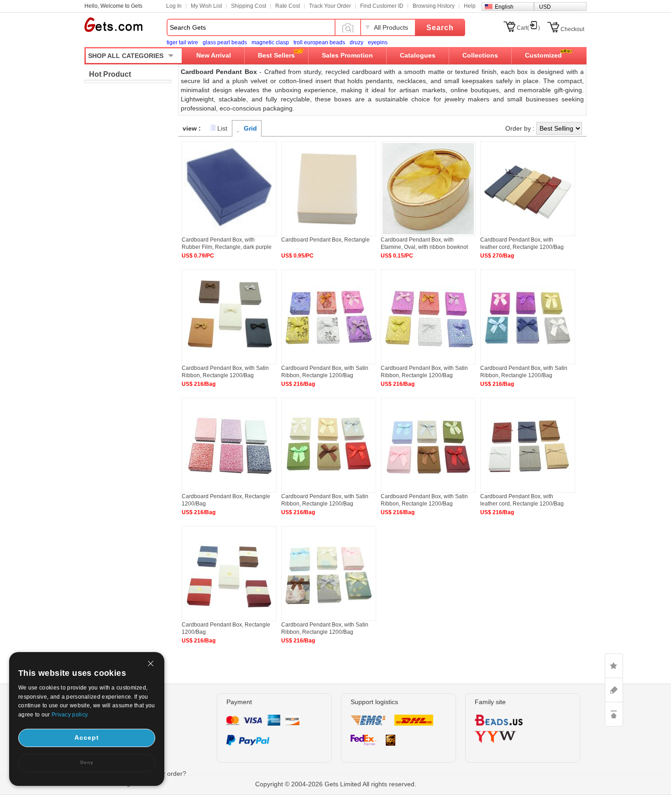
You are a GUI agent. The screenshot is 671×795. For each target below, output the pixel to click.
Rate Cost (287, 6)
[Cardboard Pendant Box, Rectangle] (328, 234)
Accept (86, 737)
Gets (113, 24)
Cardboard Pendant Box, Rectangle (325, 240)
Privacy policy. (70, 714)
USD (545, 7)
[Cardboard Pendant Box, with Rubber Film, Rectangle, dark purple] (229, 234)
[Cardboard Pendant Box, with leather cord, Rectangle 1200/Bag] (527, 234)
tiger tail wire (182, 42)
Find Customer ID (382, 6)
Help (470, 6)
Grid (250, 128)
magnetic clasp (270, 42)
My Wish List (206, 6)
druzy (356, 42)
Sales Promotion (347, 55)
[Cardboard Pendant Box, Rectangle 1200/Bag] (229, 491)
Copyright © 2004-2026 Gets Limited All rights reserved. (335, 784)
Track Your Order (330, 6)
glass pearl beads (225, 42)
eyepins (378, 42)
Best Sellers (276, 55)
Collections (480, 55)
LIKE (614, 666)
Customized (543, 55)
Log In (174, 6)
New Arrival (213, 55)
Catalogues (417, 55)
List (222, 128)
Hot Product (110, 74)
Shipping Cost (248, 6)
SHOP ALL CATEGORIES (125, 55)
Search (440, 28)
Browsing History (434, 6)
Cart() (528, 28)
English (504, 7)
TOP (614, 714)
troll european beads (319, 42)
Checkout (572, 29)
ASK (614, 690)
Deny (87, 762)
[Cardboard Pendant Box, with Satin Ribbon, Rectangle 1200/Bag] (229, 362)
